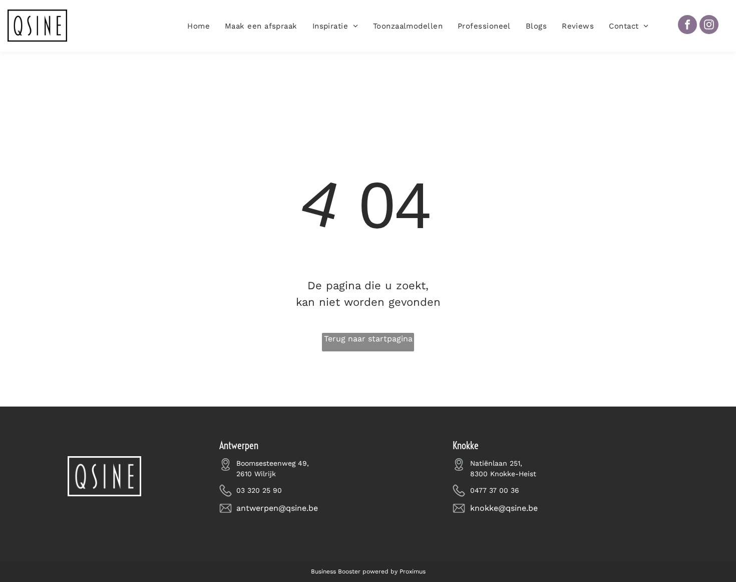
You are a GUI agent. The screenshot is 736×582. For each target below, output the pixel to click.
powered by (380, 571)
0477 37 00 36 (494, 490)
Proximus (413, 571)
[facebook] (687, 26)
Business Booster (335, 571)
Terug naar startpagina (368, 338)
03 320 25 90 (259, 490)
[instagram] (708, 26)
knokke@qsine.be (504, 508)
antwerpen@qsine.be (277, 508)
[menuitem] (198, 26)
